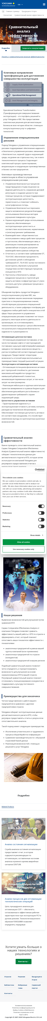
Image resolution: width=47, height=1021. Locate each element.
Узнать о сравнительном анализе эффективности (23, 57)
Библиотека (9, 985)
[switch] (41, 513)
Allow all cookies (23, 542)
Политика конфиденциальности (23, 1008)
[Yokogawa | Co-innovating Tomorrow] (9, 4)
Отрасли (7, 977)
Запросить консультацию (33, 48)
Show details (35, 535)
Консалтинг (7, 15)
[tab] (8, 807)
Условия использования (23, 1005)
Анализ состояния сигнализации (21, 844)
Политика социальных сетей (23, 1012)
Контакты (23, 961)
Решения (21, 977)
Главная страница (12, 11)
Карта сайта (23, 1015)
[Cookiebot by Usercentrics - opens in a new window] (34, 470)
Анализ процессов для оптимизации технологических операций (23, 900)
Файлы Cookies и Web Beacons (23, 1010)
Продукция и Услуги (29, 11)
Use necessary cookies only (23, 549)
